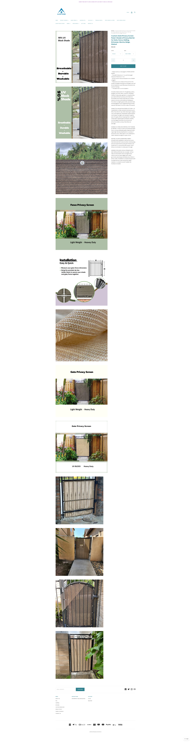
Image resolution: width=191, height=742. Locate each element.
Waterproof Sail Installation (78, 698)
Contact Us (90, 23)
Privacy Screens (64, 20)
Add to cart (123, 66)
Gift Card (83, 23)
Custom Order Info (60, 707)
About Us (58, 698)
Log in (89, 698)
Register (90, 700)
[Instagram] (132, 689)
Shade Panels (74, 20)
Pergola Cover (99, 20)
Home (57, 20)
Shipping (57, 702)
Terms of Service (59, 711)
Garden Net (82, 20)
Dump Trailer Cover (60, 23)
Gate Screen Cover (121, 20)
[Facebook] (126, 689)
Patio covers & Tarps (110, 20)
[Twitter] (129, 689)
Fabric (68, 23)
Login (128, 12)
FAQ (56, 700)
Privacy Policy (59, 709)
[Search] (134, 12)
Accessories (75, 23)
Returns (57, 705)
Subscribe (80, 689)
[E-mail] (134, 689)
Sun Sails (90, 20)
